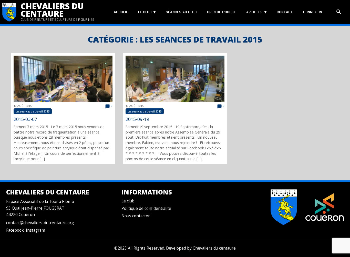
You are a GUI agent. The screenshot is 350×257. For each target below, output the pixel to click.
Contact (285, 12)
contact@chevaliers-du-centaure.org (40, 222)
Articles (254, 12)
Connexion (312, 12)
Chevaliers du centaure (52, 10)
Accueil (121, 12)
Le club (145, 12)
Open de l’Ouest (221, 12)
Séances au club (181, 12)
